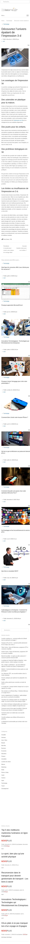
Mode (2, 769)
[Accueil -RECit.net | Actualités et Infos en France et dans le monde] (15, 8)
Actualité (3, 734)
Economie (3, 751)
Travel (2, 785)
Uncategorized (4, 788)
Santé (2, 775)
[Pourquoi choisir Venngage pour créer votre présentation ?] (15, 358)
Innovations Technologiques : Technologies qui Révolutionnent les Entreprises (14, 902)
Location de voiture (6, 761)
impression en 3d (18, 120)
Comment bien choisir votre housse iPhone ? (14, 417)
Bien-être (3, 745)
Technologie (6, 24)
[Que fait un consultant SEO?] (15, 547)
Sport (2, 780)
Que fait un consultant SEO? (9, 571)
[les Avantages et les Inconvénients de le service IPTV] (15, 508)
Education (3, 753)
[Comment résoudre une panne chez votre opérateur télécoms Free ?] (15, 468)
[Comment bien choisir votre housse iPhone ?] (15, 398)
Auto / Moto (4, 740)
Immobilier (3, 759)
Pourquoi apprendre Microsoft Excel (12, 305)
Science (3, 777)
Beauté (3, 742)
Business (3, 748)
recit (4, 41)
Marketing (3, 767)
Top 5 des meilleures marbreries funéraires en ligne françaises (14, 833)
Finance (3, 756)
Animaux (3, 737)
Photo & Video (4, 772)
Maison (3, 764)
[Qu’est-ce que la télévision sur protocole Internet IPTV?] (15, 432)
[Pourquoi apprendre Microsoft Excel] (15, 284)
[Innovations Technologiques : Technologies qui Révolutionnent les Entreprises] (15, 320)
